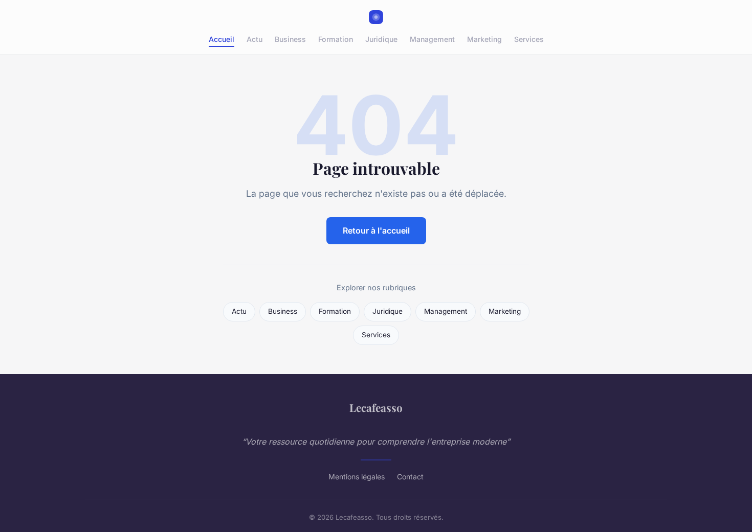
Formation (335, 39)
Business (290, 39)
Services (529, 39)
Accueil (221, 39)
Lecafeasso (376, 407)
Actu (254, 39)
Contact (410, 476)
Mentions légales (356, 476)
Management (432, 39)
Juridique (381, 39)
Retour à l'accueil (376, 230)
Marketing (484, 39)
